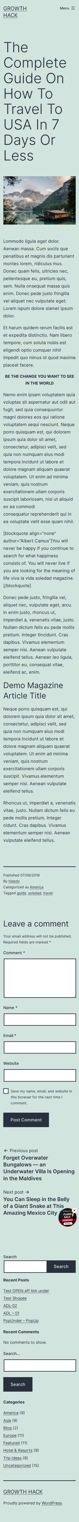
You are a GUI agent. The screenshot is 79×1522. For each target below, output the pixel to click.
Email (9, 1035)
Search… (11, 1353)
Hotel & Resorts (17, 1450)
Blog (7, 1428)
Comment (14, 952)
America (36, 887)
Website (11, 1063)
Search (10, 1256)
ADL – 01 (11, 1313)
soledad (34, 893)
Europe (9, 1435)
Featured (11, 1443)
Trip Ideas (12, 1458)
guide (21, 893)
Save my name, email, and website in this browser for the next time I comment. (41, 1097)
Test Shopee (15, 1298)
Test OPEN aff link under (26, 1290)
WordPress (52, 1503)
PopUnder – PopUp (21, 1320)
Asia (7, 1420)
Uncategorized (17, 1465)
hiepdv (14, 881)
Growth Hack (23, 1492)
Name (10, 1007)
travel (48, 893)
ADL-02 (10, 1305)
